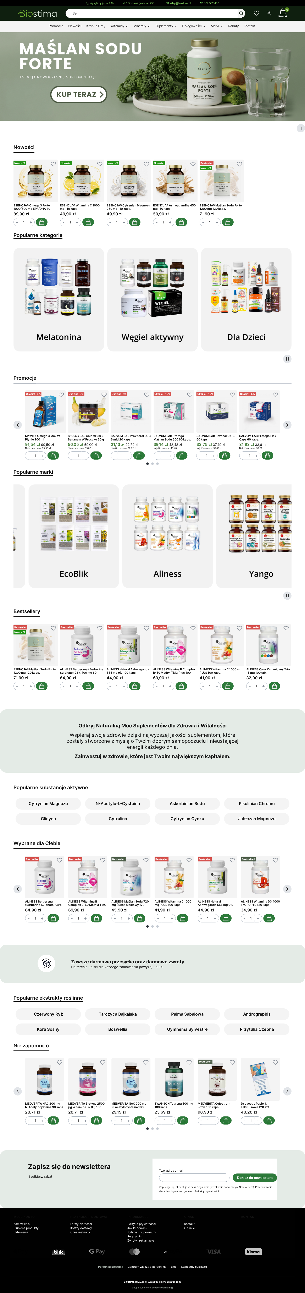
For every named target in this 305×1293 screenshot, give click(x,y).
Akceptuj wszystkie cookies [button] (179, 667)
